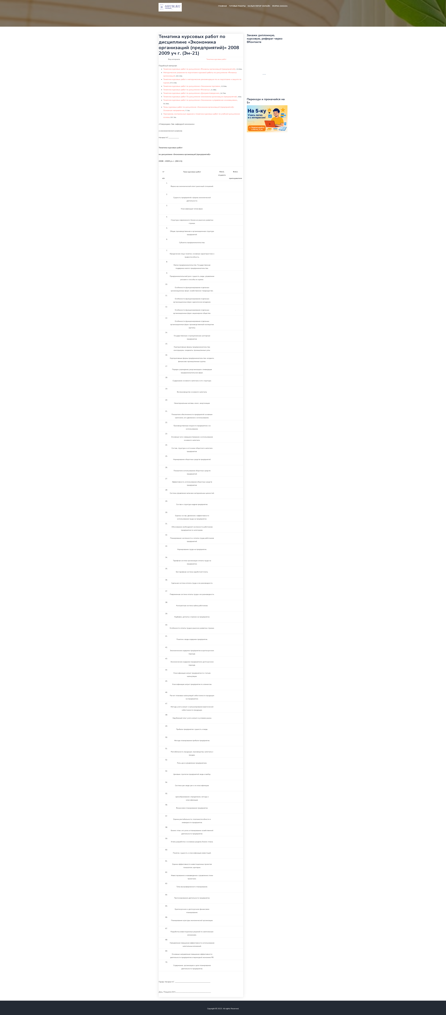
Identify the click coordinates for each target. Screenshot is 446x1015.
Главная (222, 6)
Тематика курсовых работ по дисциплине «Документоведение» (191, 93)
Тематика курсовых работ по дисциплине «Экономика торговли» (191, 86)
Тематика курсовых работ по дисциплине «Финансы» (186, 89)
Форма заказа (279, 6)
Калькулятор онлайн (259, 6)
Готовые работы (237, 6)
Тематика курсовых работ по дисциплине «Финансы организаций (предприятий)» (199, 69)
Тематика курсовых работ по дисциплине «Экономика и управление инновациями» (200, 100)
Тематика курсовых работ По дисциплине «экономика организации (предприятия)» (200, 96)
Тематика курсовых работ (216, 59)
